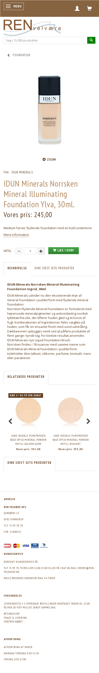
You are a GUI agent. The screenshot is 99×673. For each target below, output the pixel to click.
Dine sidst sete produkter (54, 268)
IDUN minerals (22, 172)
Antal (8, 251)
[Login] (77, 8)
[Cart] (89, 8)
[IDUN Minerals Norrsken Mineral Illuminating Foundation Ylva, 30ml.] (49, 110)
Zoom (51, 160)
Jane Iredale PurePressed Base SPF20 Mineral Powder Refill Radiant (71, 439)
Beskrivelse (17, 268)
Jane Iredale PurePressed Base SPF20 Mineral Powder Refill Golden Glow (28, 439)
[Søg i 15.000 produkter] (91, 40)
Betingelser (12, 613)
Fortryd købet (13, 621)
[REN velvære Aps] (32, 26)
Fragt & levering (15, 617)
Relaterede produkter (25, 377)
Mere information (16, 234)
